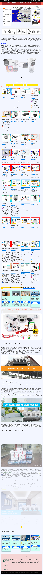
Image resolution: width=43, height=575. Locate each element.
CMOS (22, 85)
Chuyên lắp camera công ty (16, 561)
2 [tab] (21, 20)
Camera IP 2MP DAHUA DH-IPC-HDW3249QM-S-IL (6, 142)
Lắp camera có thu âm (25, 562)
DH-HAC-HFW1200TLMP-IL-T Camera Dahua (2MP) (6, 172)
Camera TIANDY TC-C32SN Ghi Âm (25, 225)
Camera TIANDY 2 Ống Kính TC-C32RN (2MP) (15, 248)
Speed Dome (28, 85)
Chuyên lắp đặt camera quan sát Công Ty (35, 14)
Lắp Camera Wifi (8, 2)
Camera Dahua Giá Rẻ (6, 12)
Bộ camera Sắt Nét (34, 564)
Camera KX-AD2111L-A (34, 187)
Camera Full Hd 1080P (22, 82)
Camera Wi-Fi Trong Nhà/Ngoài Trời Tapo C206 (15, 225)
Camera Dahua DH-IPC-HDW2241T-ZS (5, 157)
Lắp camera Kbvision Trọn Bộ (34, 561)
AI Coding (32, 85)
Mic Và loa (7, 85)
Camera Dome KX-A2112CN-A (25, 186)
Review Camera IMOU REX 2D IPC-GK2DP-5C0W (30, 309)
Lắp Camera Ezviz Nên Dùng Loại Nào (6, 543)
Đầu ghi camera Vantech (6, 24)
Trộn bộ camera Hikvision (34, 559)
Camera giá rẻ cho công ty (16, 564)
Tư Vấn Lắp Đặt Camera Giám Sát (28, 2)
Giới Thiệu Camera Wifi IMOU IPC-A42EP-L (25, 298)
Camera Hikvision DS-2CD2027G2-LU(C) (33, 308)
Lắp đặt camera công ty (16, 562)
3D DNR (36, 85)
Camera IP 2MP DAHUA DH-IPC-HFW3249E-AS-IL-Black (25, 119)
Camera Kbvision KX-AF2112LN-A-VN (14, 271)
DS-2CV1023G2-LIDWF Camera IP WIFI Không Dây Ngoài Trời (35, 96)
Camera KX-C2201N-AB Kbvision (34, 248)
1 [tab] (20, 20)
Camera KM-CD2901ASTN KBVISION (15, 172)
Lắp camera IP (24, 561)
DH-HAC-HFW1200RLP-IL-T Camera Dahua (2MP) (34, 157)
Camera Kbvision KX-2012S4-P (15, 203)
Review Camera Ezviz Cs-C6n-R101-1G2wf (35, 299)
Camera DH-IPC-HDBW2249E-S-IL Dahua (15, 157)
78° (12, 85)
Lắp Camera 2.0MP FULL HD (5, 86)
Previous (15, 16)
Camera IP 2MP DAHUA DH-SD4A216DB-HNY (35, 119)
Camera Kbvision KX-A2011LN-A (34, 172)
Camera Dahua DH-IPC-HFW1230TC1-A (22, 308)
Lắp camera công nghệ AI (25, 559)
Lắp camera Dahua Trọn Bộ (34, 562)
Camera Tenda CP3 (34, 202)
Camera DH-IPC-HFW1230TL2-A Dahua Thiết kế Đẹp (15, 141)
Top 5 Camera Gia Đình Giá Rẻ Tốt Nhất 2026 (16, 543)
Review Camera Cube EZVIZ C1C (15, 298)
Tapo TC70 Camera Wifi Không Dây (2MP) (5, 225)
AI (20, 85)
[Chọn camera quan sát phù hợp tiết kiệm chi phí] (40, 32)
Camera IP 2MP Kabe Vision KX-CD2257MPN (6, 203)
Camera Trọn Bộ (13, 2)
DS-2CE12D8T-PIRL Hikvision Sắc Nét (10, 308)
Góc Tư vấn (35, 2)
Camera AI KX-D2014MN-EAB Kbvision (15, 187)
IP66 (34, 85)
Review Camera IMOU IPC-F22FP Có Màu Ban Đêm (22, 310)
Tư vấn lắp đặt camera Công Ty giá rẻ (35, 22)
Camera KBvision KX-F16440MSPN (6, 309)
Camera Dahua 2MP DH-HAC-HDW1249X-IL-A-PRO (25, 142)
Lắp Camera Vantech (6, 16)
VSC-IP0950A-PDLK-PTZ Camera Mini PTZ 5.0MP (14, 119)
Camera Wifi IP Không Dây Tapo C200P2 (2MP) (25, 202)
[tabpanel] (21, 16)
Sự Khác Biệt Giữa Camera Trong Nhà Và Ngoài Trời (26, 543)
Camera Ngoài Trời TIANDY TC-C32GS (6, 248)
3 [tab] (22, 20)
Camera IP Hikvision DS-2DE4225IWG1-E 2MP (15, 96)
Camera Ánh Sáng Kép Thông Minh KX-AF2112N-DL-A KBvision (25, 271)
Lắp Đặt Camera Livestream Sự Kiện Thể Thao (34, 543)
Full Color (18, 85)
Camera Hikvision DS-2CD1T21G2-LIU (17, 309)
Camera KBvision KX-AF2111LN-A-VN (5, 271)
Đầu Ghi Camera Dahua (6, 19)
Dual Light (10, 85)
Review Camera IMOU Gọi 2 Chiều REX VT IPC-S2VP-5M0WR (6, 298)
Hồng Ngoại (15, 85)
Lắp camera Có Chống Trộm (25, 564)
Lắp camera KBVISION (6, 11)
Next (27, 16)
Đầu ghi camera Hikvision (7, 21)
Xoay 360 (25, 85)
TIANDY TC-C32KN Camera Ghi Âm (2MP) (34, 225)
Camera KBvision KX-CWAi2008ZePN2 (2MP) (34, 271)
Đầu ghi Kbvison (5, 23)
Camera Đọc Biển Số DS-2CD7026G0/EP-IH (25, 95)
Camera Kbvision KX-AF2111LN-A (5, 187)
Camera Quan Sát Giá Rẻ (20, 2)
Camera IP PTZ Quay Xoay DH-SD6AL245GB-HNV (35, 141)
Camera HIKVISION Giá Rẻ (7, 14)
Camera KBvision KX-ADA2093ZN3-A (24, 172)
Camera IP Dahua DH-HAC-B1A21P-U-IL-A (25, 157)
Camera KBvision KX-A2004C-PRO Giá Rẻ (25, 248)
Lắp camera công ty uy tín (16, 559)
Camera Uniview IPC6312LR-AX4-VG (6, 95)
